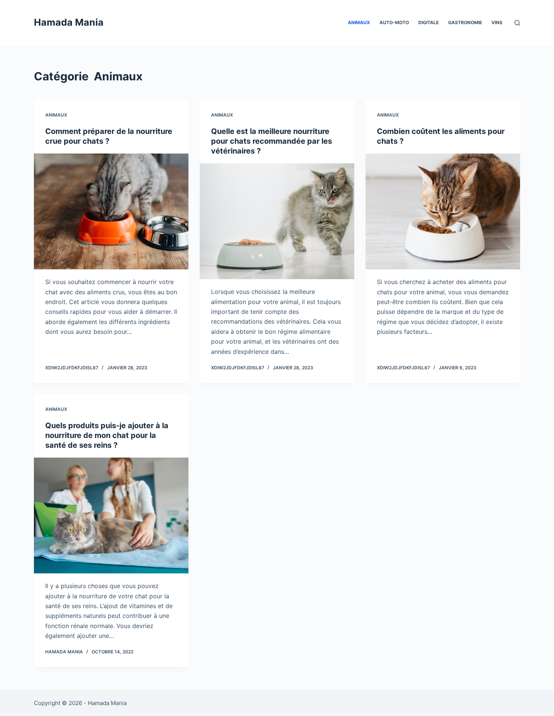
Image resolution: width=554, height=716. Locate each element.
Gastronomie (465, 22)
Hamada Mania (69, 22)
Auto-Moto (394, 22)
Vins (496, 22)
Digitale (428, 22)
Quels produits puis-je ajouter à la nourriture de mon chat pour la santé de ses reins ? (106, 435)
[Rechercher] (517, 23)
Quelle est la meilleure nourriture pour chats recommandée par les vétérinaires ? (271, 141)
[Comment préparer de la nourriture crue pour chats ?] (111, 212)
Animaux (359, 22)
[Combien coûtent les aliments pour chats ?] (443, 212)
